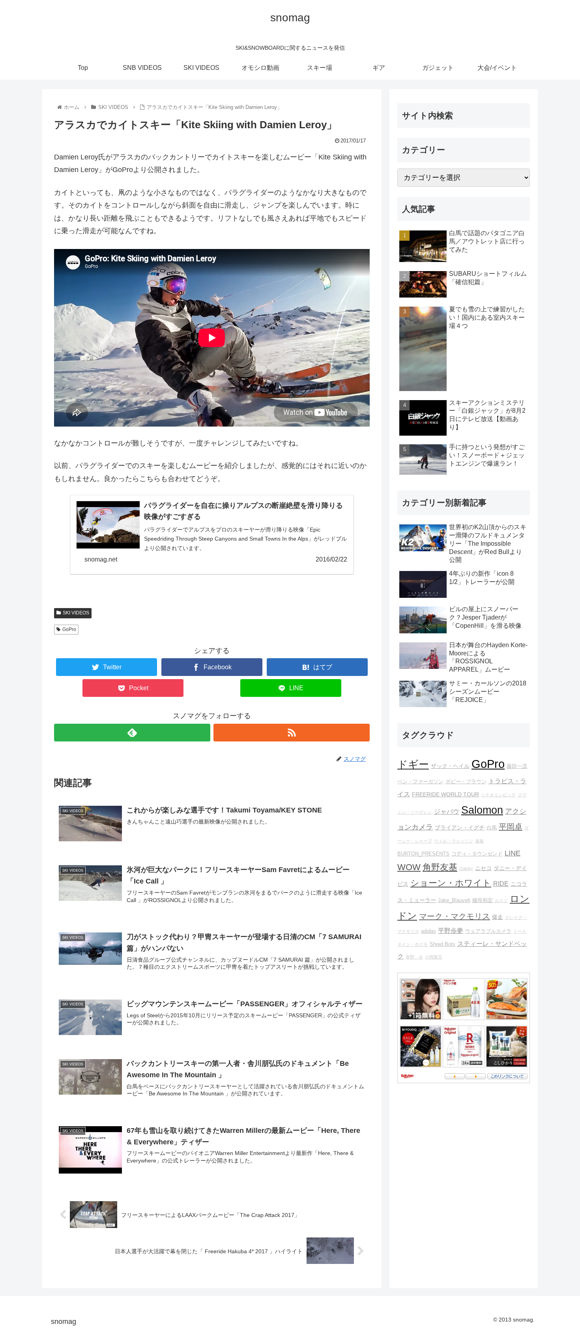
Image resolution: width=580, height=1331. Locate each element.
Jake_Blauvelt (454, 900)
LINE (512, 853)
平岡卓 (510, 826)
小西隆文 (433, 957)
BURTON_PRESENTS (423, 854)
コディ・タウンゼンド (477, 854)
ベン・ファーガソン (420, 781)
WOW (409, 867)
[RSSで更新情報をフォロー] (291, 732)
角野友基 (440, 867)
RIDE (501, 883)
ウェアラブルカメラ (488, 931)
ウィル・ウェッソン (453, 841)
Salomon (482, 810)
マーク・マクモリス (454, 916)
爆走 (497, 917)
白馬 (491, 828)
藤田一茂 (517, 766)
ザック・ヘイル (450, 766)
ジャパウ (446, 811)
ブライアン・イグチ (460, 827)
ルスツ (501, 900)
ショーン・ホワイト (450, 883)
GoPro (69, 629)
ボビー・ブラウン (465, 781)
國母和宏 (482, 900)
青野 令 (414, 957)
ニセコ (483, 868)
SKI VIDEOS (76, 613)
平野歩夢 (450, 930)
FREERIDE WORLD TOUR (445, 794)
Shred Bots (442, 944)
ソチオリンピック (498, 794)
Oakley (466, 868)
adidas (428, 931)
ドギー (413, 764)
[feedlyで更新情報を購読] (132, 732)
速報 (479, 841)
